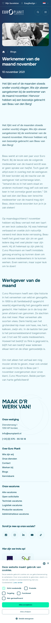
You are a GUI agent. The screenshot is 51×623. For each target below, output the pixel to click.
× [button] (48, 563)
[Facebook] (6, 535)
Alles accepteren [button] (25, 605)
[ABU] (9, 559)
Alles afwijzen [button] (25, 612)
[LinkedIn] (23, 535)
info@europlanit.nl (11, 433)
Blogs (13, 51)
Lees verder (17, 582)
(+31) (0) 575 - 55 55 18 (14, 438)
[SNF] (26, 559)
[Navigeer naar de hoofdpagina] (13, 12)
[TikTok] (41, 535)
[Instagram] (14, 535)
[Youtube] (32, 535)
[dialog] (25, 591)
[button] (25, 618)
